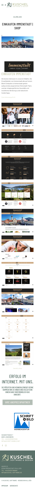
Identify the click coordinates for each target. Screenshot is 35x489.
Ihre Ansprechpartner (17, 402)
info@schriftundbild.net (10, 441)
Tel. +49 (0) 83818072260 (9, 439)
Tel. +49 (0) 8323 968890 (9, 470)
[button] (2, 5)
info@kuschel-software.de (11, 472)
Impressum (4, 486)
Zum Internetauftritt (8, 97)
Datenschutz (14, 486)
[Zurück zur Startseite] (17, 5)
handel (15, 368)
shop (20, 368)
